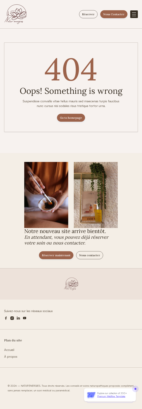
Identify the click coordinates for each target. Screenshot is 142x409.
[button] (134, 14)
